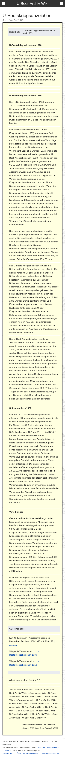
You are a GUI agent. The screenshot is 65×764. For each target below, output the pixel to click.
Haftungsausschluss (50, 753)
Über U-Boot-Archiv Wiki (27, 753)
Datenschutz (8, 753)
